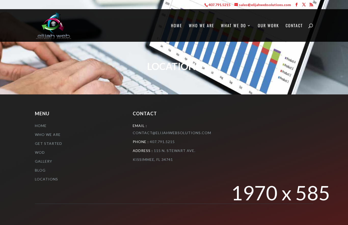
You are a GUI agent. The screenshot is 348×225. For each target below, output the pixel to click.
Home (176, 26)
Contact (294, 26)
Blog (40, 170)
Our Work (268, 26)
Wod (40, 152)
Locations (46, 179)
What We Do (233, 26)
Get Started (48, 143)
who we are (48, 134)
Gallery (43, 161)
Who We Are (201, 26)
